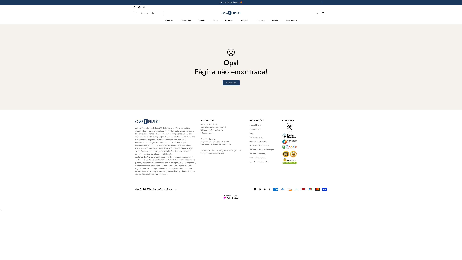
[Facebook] (134, 7)
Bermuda (229, 20)
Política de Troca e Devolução (262, 149)
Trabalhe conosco (257, 137)
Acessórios (290, 20)
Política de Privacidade (259, 145)
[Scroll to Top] (457, 247)
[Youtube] (265, 189)
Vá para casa (231, 82)
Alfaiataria (245, 20)
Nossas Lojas (255, 129)
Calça (215, 20)
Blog (251, 133)
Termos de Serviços (257, 157)
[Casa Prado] (231, 13)
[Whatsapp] (144, 7)
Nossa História (255, 125)
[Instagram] (139, 7)
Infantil (275, 20)
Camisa (202, 20)
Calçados (260, 20)
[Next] (322, 2)
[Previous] (140, 2)
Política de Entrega (257, 153)
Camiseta (169, 20)
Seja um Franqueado (258, 141)
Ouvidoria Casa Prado (259, 161)
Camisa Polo (186, 20)
